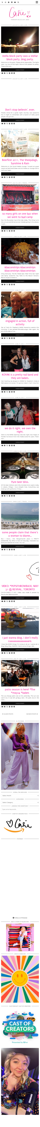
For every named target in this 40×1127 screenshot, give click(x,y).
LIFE (26, 25)
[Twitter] (2, 2)
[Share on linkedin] (12, 73)
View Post (20, 70)
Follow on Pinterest (20, 918)
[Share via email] (2, 73)
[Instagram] (5, 2)
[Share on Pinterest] (9, 73)
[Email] (15, 2)
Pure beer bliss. (20, 481)
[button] (37, 2)
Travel (25, 182)
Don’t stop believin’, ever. (20, 109)
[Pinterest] (8, 2)
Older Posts (8, 714)
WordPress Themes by (20, 1125)
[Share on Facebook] (5, 73)
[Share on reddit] (14, 73)
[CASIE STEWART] (20, 9)
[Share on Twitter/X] (7, 73)
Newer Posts (31, 714)
